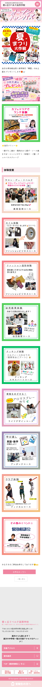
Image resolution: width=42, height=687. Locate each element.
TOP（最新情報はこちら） (15, 663)
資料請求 (7, 656)
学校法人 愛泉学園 (8, 672)
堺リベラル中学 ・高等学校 (34, 672)
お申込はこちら (19, 571)
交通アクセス (9, 648)
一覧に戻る (21, 579)
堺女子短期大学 (21, 672)
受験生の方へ (23, 684)
